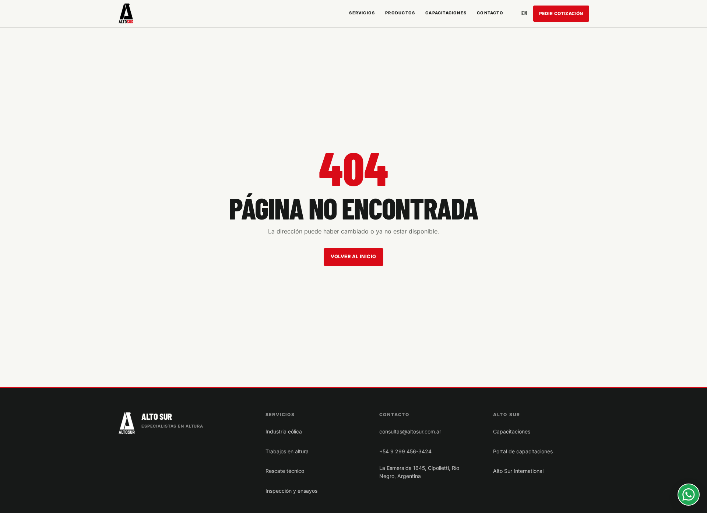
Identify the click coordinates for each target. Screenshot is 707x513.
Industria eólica (283, 431)
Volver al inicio (353, 256)
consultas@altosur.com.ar (410, 431)
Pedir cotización (561, 13)
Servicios (362, 12)
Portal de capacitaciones (523, 451)
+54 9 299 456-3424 (405, 451)
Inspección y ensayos (291, 491)
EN (524, 13)
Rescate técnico (284, 471)
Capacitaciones (446, 12)
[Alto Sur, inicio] (126, 13)
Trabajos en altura (287, 451)
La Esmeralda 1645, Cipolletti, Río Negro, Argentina (419, 472)
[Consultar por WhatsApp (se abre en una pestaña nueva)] (689, 495)
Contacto (490, 12)
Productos (400, 12)
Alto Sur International (518, 471)
